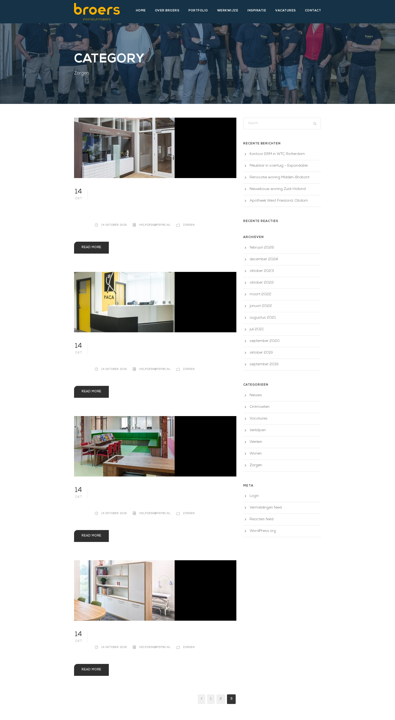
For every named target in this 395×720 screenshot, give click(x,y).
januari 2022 (261, 306)
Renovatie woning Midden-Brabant (280, 177)
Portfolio (198, 10)
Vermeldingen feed (266, 508)
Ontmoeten (260, 407)
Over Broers (167, 10)
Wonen (256, 454)
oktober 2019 (261, 353)
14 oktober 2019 (114, 225)
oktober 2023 (262, 271)
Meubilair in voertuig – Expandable (279, 166)
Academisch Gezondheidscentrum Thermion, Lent (161, 203)
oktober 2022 (262, 283)
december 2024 (264, 259)
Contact (313, 10)
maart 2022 (260, 294)
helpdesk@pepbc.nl (155, 225)
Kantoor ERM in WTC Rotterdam (277, 154)
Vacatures (285, 10)
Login (254, 496)
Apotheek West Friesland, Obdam (279, 201)
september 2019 (264, 364)
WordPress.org (263, 531)
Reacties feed (261, 519)
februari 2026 (262, 248)
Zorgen (189, 225)
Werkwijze (227, 10)
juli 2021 (257, 329)
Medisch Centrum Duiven (147, 635)
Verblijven (258, 430)
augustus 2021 (263, 318)
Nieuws (256, 395)
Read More (91, 247)
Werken (256, 442)
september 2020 (265, 341)
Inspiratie (256, 10)
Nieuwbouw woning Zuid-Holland (278, 189)
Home (141, 10)
